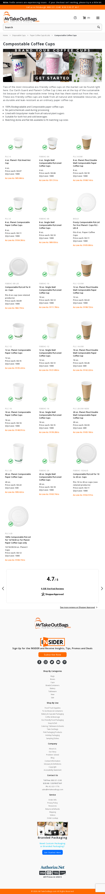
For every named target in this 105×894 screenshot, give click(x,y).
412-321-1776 (54, 786)
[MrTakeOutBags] (21, 17)
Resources (53, 806)
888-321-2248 (54, 7)
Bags (52, 676)
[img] (52, 584)
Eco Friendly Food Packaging (53, 720)
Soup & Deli (52, 723)
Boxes (52, 679)
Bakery (52, 688)
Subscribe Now (52, 654)
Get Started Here (52, 852)
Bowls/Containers (52, 685)
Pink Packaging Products (52, 732)
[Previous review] (3, 588)
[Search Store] (98, 27)
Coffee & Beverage (52, 717)
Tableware (52, 691)
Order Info (52, 800)
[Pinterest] (64, 662)
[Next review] (102, 588)
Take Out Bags (52, 729)
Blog (52, 758)
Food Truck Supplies (52, 708)
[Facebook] (39, 662)
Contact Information (52, 761)
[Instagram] (45, 662)
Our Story (52, 752)
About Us (52, 749)
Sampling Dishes (52, 738)
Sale (52, 697)
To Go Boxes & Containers (52, 711)
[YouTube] (58, 662)
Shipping (52, 812)
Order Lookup (52, 818)
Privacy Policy (52, 803)
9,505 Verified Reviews (52, 588)
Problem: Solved (52, 755)
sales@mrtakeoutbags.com (52, 789)
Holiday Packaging (52, 735)
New (52, 694)
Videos (52, 815)
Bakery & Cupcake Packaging (52, 714)
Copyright (52, 767)
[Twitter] (52, 662)
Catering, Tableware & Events (52, 726)
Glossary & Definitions (52, 764)
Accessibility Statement (52, 770)
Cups (53, 682)
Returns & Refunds (52, 809)
